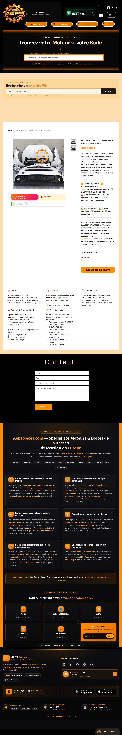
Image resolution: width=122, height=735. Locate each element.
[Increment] (90, 261)
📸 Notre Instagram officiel (17, 335)
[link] (101, 14)
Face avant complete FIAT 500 (60, 345)
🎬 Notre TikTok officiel (16, 337)
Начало (10, 130)
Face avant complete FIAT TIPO (61, 322)
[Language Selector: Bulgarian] (111, 15)
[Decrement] (83, 261)
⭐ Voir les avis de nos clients (57, 305)
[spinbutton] (86, 261)
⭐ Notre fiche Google (15, 340)
